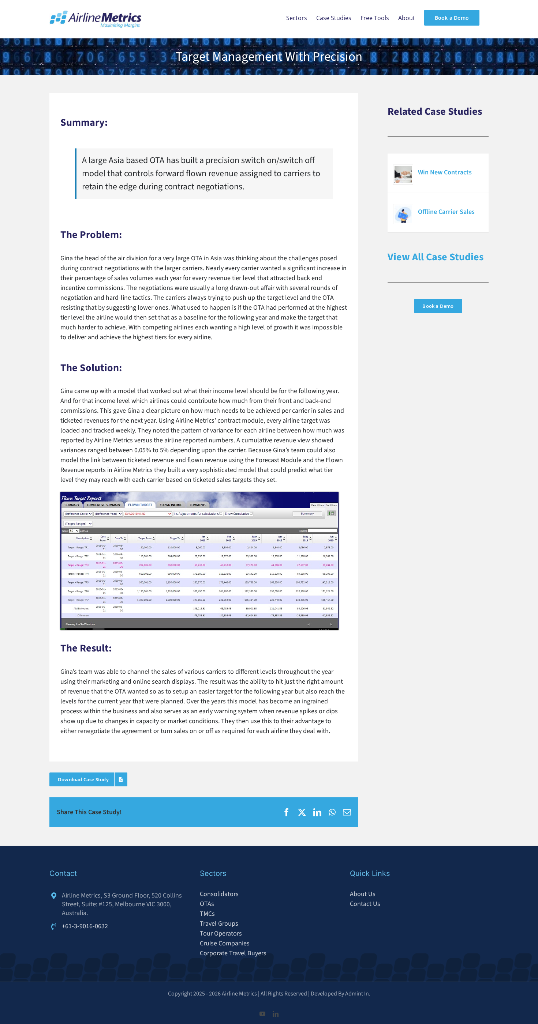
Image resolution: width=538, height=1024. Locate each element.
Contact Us (365, 903)
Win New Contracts (445, 172)
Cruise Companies (225, 943)
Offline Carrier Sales (446, 211)
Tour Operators (221, 933)
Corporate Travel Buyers (233, 953)
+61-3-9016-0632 (85, 926)
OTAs (207, 903)
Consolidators (219, 894)
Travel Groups (219, 923)
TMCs (207, 913)
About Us (363, 894)
